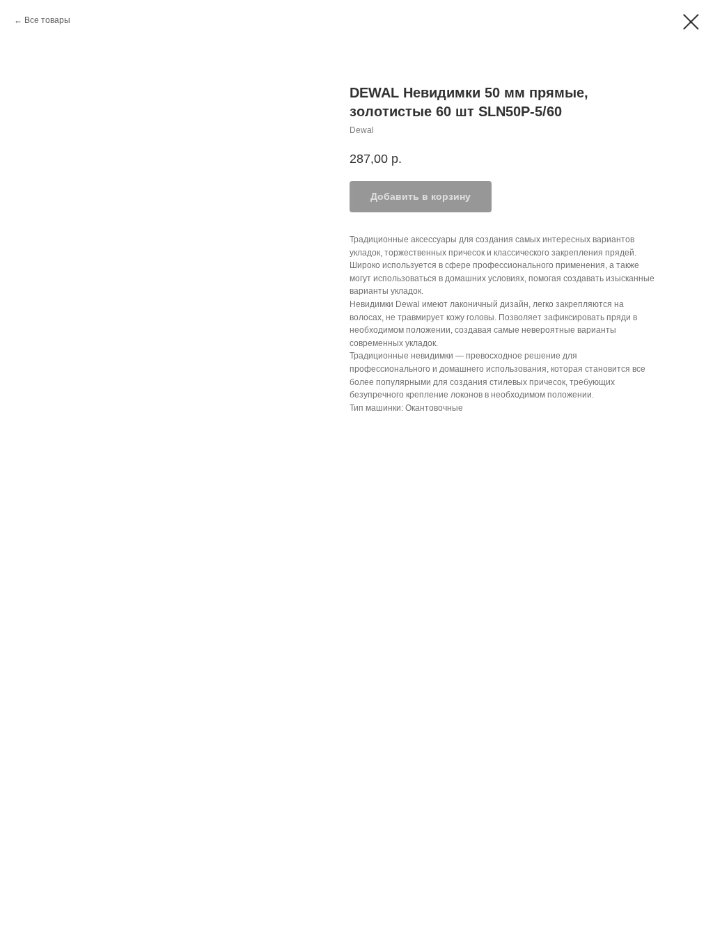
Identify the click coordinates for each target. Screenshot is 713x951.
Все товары (47, 20)
